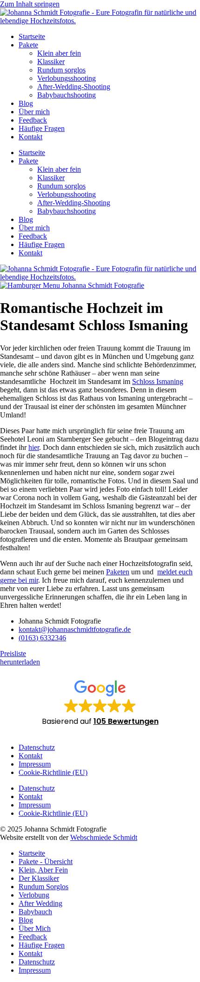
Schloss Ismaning (157, 381)
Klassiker (51, 61)
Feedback (33, 120)
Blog (26, 103)
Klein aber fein (59, 53)
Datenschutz (37, 747)
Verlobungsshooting (66, 78)
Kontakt (30, 137)
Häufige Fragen (42, 128)
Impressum (35, 764)
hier (33, 447)
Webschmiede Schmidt (103, 837)
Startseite (32, 36)
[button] (100, 702)
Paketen (117, 572)
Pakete (28, 45)
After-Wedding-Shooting (73, 87)
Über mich (34, 112)
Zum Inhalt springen (30, 4)
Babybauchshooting (66, 95)
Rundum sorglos (61, 70)
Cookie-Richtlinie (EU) (53, 772)
